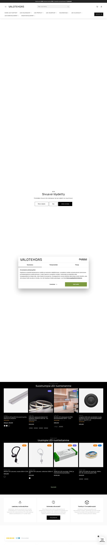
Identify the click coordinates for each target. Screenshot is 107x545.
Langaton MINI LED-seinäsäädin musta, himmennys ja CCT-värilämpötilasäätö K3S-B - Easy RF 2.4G (90, 418)
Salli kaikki (76, 284)
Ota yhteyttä (53, 517)
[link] (101, 7)
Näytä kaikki (53, 487)
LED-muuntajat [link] (51, 13)
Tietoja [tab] (77, 264)
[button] (6, 7)
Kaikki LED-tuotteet (11, 13)
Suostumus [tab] (30, 264)
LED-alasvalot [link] (76, 13)
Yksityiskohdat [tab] (53, 264)
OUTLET (98, 14)
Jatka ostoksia (65, 204)
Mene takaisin (41, 204)
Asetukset (52, 284)
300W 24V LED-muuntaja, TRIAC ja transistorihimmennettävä (64, 472)
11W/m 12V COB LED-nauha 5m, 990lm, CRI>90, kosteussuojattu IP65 (90, 472)
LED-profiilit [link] (38, 13)
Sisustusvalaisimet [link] (27, 15)
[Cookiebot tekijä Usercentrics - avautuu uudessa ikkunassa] (80, 259)
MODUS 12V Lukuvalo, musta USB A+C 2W (16, 471)
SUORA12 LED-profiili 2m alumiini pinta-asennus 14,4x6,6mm (15, 417)
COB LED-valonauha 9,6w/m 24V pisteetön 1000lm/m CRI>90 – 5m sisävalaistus (38, 418)
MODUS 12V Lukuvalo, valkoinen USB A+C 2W (41, 472)
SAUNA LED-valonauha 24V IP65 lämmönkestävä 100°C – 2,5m (63, 417)
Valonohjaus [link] (63, 13)
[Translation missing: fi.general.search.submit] (68, 6)
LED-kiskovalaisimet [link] (11, 15)
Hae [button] (53, 204)
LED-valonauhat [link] (25, 13)
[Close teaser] (98, 536)
